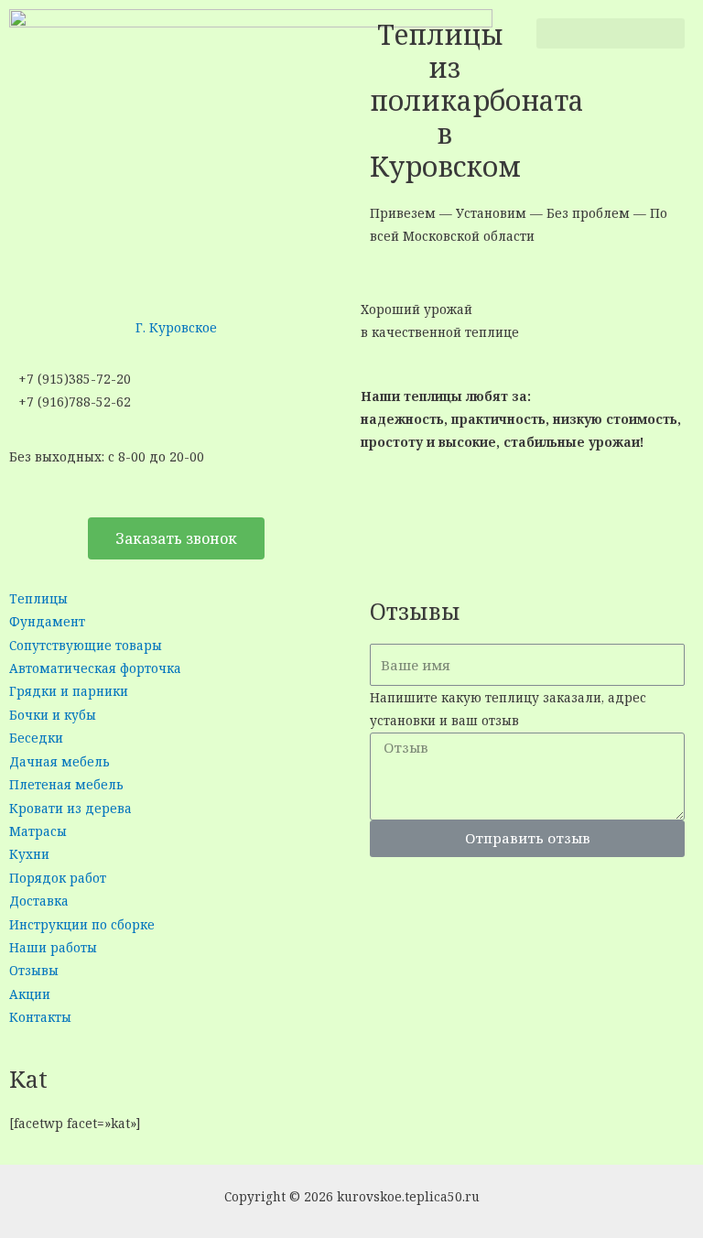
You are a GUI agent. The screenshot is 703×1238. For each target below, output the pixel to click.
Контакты (40, 1017)
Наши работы (53, 947)
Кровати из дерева (70, 808)
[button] (610, 33)
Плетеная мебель (66, 784)
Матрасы (38, 831)
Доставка (39, 900)
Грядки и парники (68, 691)
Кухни (29, 854)
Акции (29, 994)
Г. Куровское (176, 327)
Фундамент (47, 621)
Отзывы (34, 970)
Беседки (36, 737)
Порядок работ (57, 877)
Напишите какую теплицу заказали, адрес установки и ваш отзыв (508, 709)
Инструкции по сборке (82, 924)
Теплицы (38, 598)
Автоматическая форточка (95, 668)
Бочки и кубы (52, 714)
